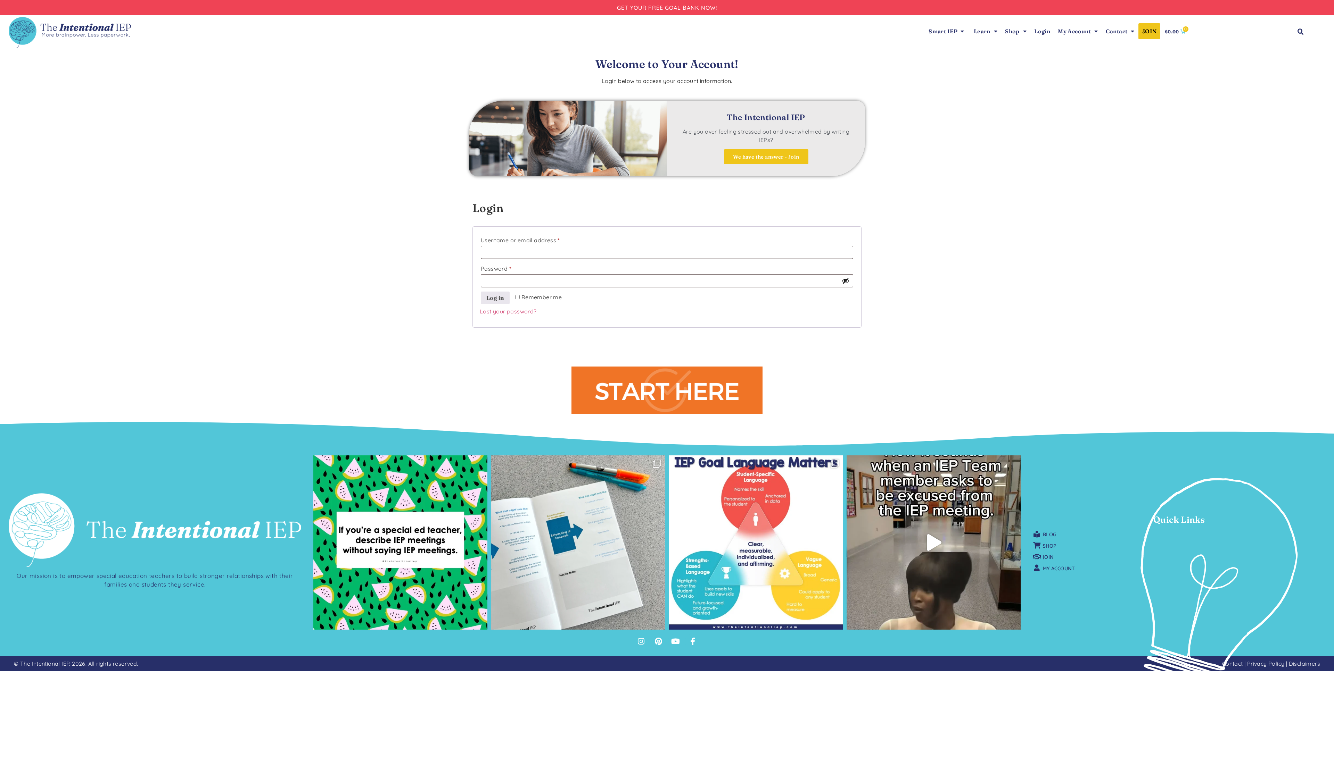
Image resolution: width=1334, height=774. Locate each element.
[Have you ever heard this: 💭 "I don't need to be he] (934, 542)
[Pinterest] (658, 641)
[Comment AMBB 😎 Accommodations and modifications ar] (578, 542)
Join (1149, 31)
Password (508, 267)
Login (1042, 31)
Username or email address (532, 239)
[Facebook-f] (692, 641)
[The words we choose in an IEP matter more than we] (756, 542)
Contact (1117, 31)
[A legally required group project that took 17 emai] (400, 542)
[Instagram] (641, 641)
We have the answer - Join (766, 156)
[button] (1300, 32)
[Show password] (845, 281)
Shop (1012, 31)
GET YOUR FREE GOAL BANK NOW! (667, 7)
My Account (1074, 31)
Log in (495, 297)
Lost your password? (508, 311)
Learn (982, 31)
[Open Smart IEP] (962, 31)
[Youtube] (675, 641)
